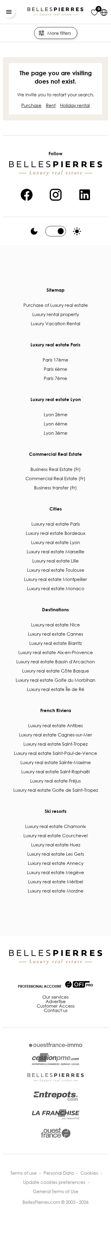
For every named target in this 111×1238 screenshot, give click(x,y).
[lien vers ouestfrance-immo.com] (55, 1045)
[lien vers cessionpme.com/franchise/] (55, 1114)
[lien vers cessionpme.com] (55, 1059)
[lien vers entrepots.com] (55, 1096)
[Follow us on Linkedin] (85, 194)
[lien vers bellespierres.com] (56, 1078)
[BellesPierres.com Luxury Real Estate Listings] (55, 11)
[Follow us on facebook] (27, 194)
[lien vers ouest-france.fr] (55, 1133)
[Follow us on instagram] (56, 194)
